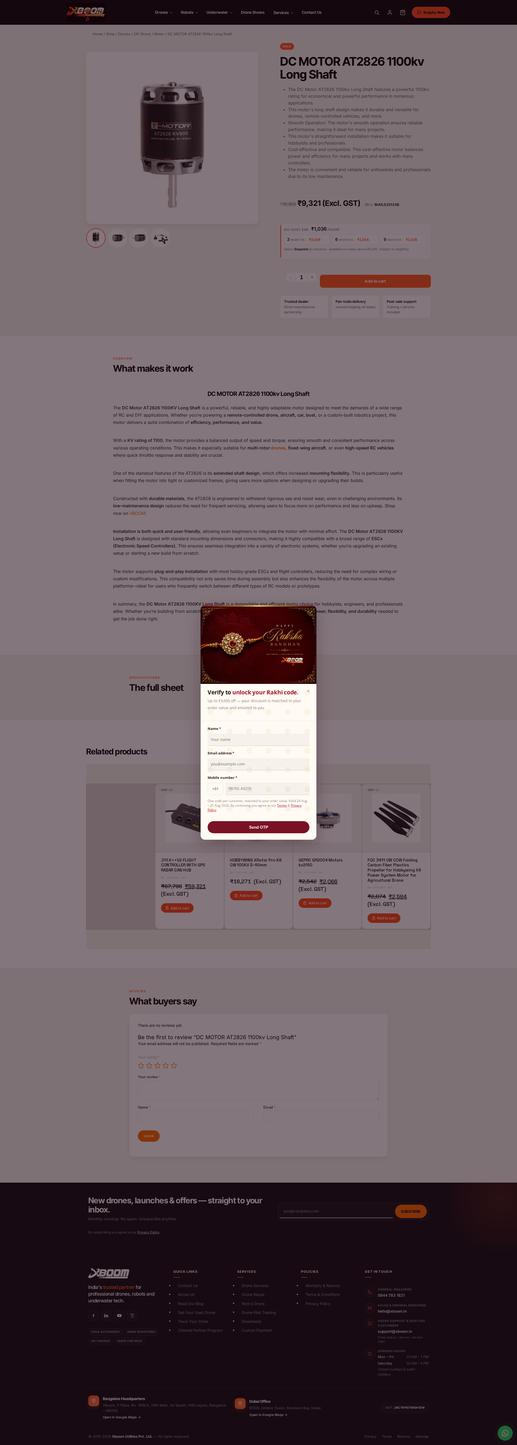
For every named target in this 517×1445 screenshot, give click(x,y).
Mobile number (222, 777)
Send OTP (258, 827)
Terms (282, 805)
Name (214, 728)
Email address (221, 753)
